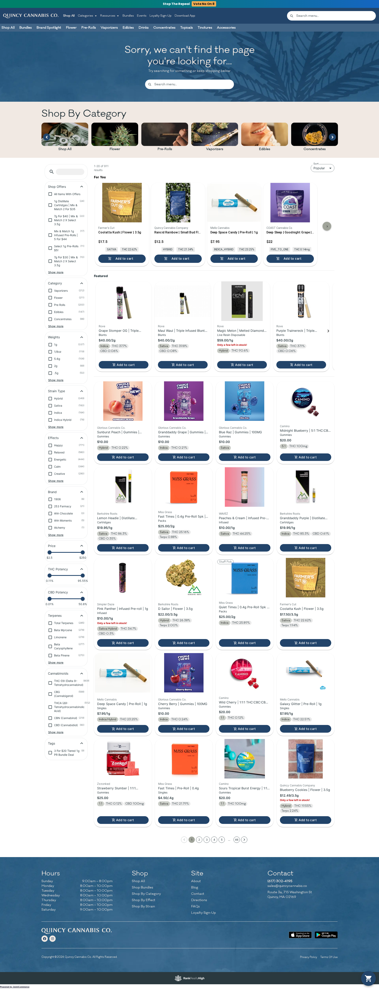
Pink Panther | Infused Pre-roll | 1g (122, 609)
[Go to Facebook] (44, 938)
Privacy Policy (308, 957)
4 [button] (214, 839)
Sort (316, 163)
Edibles (264, 149)
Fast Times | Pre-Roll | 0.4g (178, 788)
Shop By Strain (143, 906)
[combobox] (334, 16)
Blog (194, 887)
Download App (185, 16)
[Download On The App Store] (300, 935)
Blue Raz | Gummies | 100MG (240, 432)
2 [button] (199, 839)
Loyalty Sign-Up (161, 16)
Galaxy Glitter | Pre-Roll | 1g (301, 704)
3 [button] (207, 839)
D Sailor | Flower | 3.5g (175, 609)
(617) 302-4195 (279, 881)
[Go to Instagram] (52, 938)
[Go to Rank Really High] (189, 978)
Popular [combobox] (319, 168)
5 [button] (222, 839)
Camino (285, 426)
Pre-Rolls (165, 149)
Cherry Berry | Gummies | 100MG (182, 704)
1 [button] (191, 839)
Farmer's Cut (288, 604)
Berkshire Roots (107, 513)
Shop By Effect (143, 900)
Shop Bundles (142, 887)
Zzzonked (103, 783)
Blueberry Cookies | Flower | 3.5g (305, 790)
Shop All (69, 16)
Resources (107, 16)
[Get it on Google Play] (326, 935)
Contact (197, 894)
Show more (56, 272)
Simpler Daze (105, 604)
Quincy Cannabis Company (297, 785)
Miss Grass (165, 512)
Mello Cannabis (107, 699)
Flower (115, 149)
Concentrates (315, 149)
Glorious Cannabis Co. (111, 427)
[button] (51, 171)
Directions (199, 900)
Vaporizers (214, 149)
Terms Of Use (329, 957)
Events (141, 16)
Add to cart (126, 365)
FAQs (195, 906)
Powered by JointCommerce (14, 987)
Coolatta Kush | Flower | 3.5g (302, 609)
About (196, 881)
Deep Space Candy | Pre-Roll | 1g (122, 704)
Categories (85, 16)
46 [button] (236, 839)
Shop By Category (146, 894)
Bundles (128, 16)
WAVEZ (223, 513)
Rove (102, 326)
